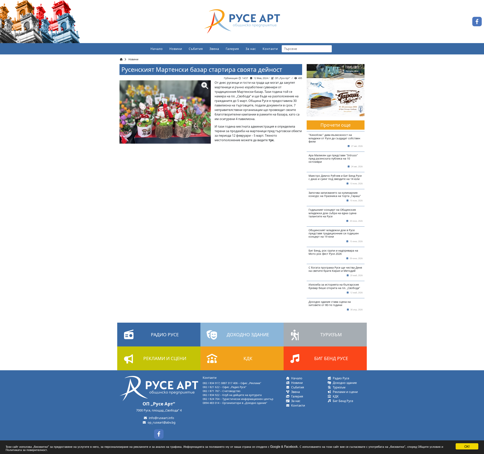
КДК (335, 396)
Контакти (270, 49)
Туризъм (338, 387)
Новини (175, 49)
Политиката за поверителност (26, 449)
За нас (251, 49)
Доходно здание (344, 383)
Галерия (232, 49)
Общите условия (429, 446)
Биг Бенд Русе (342, 401)
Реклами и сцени (344, 392)
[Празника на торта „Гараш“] (336, 97)
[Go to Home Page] (121, 59)
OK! (467, 446)
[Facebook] (477, 21)
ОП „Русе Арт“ (282, 78)
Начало (156, 49)
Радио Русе (340, 378)
